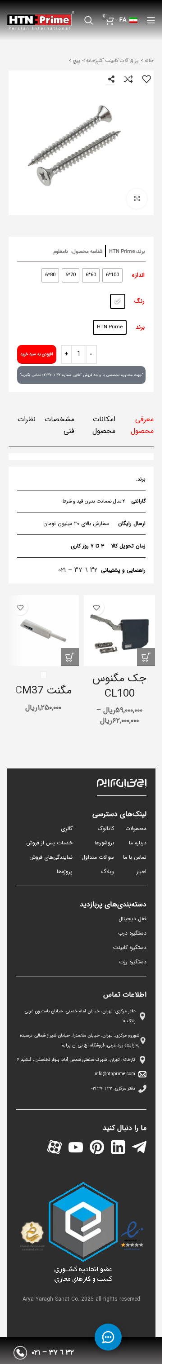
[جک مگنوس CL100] (119, 630)
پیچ (75, 61)
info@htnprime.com (115, 1074)
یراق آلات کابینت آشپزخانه (111, 61)
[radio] (112, 275)
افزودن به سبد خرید (36, 354)
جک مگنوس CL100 (119, 686)
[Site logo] (40, 20)
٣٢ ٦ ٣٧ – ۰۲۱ (77, 570)
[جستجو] (89, 20)
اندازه (138, 275)
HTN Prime (122, 251)
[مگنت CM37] (43, 630)
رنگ (139, 301)
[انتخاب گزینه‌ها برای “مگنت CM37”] (70, 657)
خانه (148, 61)
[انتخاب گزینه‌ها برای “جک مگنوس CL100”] (146, 657)
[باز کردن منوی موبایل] (151, 20)
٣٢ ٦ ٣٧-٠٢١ (101, 1088)
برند (140, 327)
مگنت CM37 (43, 690)
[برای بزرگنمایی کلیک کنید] (137, 199)
